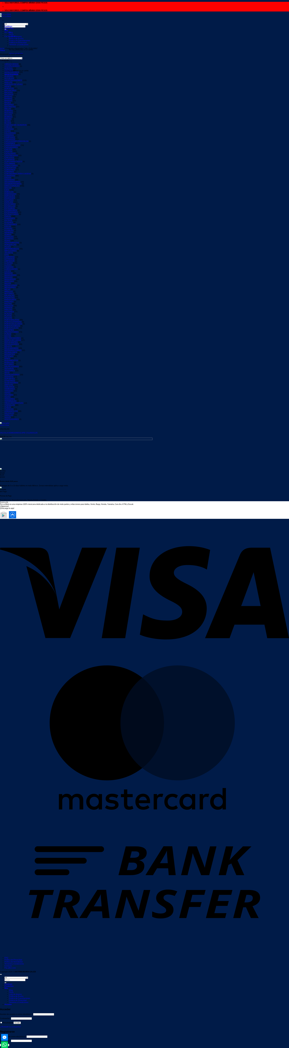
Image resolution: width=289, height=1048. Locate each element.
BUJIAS (8, 123)
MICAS (7, 289)
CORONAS (9, 172)
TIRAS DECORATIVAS (14, 403)
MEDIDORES (10, 287)
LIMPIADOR (9, 261)
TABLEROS (9, 387)
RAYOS (8, 336)
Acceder (17, 1023)
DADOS (8, 178)
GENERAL (9, 233)
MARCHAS (9, 281)
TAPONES (9, 395)
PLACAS (8, 314)
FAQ (6, 958)
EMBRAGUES (10, 194)
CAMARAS (9, 135)
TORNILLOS (10, 405)
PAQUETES (9, 297)
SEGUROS (9, 369)
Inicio (2, 48)
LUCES (8, 271)
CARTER (8, 149)
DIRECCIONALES (12, 186)
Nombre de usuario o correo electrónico (16, 1014)
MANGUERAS (10, 275)
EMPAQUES (10, 196)
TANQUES (9, 391)
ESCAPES (9, 200)
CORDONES (10, 170)
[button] (2, 50)
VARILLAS (9, 415)
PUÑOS (8, 334)
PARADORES (10, 300)
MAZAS (8, 283)
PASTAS (8, 304)
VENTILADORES (12, 419)
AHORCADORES (12, 72)
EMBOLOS (9, 192)
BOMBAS (8, 117)
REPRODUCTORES (13, 350)
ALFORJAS (9, 78)
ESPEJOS (9, 202)
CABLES (8, 127)
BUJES (7, 121)
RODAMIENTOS (11, 360)
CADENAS (9, 129)
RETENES (9, 356)
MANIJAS (8, 277)
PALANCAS (9, 295)
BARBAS (8, 99)
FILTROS (8, 220)
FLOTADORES (11, 224)
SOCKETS (9, 377)
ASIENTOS (9, 88)
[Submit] (5, 982)
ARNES (8, 86)
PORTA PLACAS (11, 328)
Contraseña (5, 1018)
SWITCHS (9, 385)
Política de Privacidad (13, 960)
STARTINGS (10, 381)
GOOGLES (9, 237)
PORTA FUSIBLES (12, 326)
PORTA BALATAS (12, 320)
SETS (7, 373)
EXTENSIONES (11, 212)
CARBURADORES (12, 145)
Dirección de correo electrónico (13, 1037)
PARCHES (9, 302)
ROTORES (9, 364)
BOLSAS (8, 115)
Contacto (8, 966)
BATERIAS (9, 105)
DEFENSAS (10, 180)
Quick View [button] (4, 425)
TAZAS (7, 397)
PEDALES (9, 306)
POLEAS (8, 318)
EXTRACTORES (11, 214)
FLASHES (9, 222)
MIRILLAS (9, 291)
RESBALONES (11, 352)
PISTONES (9, 312)
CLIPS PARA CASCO (13, 161)
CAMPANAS (10, 137)
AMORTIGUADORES (13, 80)
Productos (9, 28)
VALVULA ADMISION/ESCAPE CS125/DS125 (18, 433)
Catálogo (8, 26)
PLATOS (8, 316)
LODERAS (9, 267)
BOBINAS (9, 111)
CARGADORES (11, 147)
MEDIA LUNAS (11, 285)
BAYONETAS (10, 107)
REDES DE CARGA (13, 340)
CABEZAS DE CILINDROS (16, 125)
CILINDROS (9, 159)
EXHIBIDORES (11, 210)
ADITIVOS (9, 70)
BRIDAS (8, 119)
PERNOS (8, 308)
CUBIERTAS (10, 176)
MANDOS (9, 273)
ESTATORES (10, 204)
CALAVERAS (10, 133)
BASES (8, 103)
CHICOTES (9, 157)
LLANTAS (9, 263)
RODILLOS (9, 362)
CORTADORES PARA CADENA (18, 174)
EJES (7, 190)
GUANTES (9, 239)
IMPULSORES (10, 251)
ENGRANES (10, 198)
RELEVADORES (11, 348)
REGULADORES (12, 344)
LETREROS (9, 259)
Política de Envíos (16, 996)
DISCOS (8, 188)
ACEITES (8, 68)
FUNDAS (8, 228)
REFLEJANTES (11, 342)
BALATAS (9, 92)
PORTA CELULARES (13, 324)
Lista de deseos (15, 36)
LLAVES (8, 265)
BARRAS (8, 101)
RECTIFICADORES (13, 338)
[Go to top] (1, 974)
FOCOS (8, 226)
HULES (8, 247)
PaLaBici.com (10, 968)
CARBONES (10, 143)
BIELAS (8, 109)
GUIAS (7, 241)
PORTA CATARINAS (13, 322)
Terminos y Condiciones (18, 45)
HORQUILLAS (10, 245)
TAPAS (7, 393)
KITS (7, 255)
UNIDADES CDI (11, 411)
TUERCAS (9, 409)
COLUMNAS (10, 164)
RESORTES (10, 354)
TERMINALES (10, 401)
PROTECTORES (12, 332)
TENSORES (10, 399)
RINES (7, 358)
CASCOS (8, 151)
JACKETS (9, 253)
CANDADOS (10, 139)
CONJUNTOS (10, 168)
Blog (11, 32)
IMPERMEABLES (12, 249)
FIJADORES (10, 218)
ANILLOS (8, 82)
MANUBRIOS (10, 279)
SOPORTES (10, 379)
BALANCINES (10, 90)
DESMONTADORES (13, 184)
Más (6, 30)
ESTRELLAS (10, 206)
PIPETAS (8, 310)
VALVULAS (9, 413)
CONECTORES (11, 166)
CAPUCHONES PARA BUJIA (16, 141)
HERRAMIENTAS (12, 243)
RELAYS (8, 346)
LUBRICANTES (11, 269)
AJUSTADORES (11, 74)
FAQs (11, 34)
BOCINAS (9, 113)
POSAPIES (9, 330)
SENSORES (10, 371)
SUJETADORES (11, 383)
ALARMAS (9, 76)
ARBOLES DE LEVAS (14, 84)
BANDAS (8, 97)
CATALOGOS (10, 153)
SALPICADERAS (12, 366)
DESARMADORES (12, 182)
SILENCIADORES (12, 375)
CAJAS (7, 131)
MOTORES (9, 293)
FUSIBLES (9, 230)
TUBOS (8, 407)
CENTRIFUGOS (11, 155)
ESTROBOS (10, 208)
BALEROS (9, 95)
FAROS (8, 216)
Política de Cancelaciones (19, 40)
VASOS (8, 417)
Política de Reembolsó (14, 962)
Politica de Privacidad (18, 43)
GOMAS (8, 235)
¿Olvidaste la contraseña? (10, 1027)
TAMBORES (10, 389)
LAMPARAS (9, 257)
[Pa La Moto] (5, 15)
